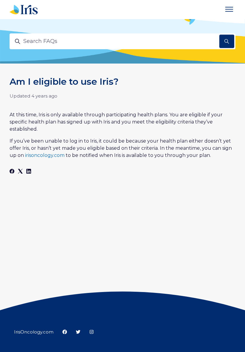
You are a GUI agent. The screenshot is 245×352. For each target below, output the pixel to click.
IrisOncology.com (33, 332)
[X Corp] (20, 172)
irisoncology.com (45, 155)
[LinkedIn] (28, 172)
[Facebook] (12, 172)
